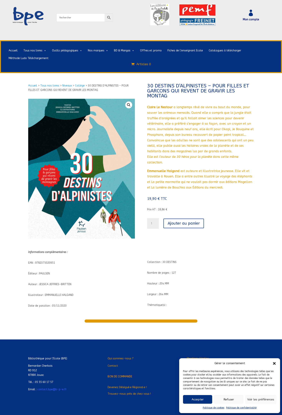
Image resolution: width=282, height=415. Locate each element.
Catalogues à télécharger (225, 50)
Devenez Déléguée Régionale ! (127, 387)
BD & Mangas (122, 50)
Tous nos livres (32, 50)
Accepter (198, 399)
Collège (80, 85)
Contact (113, 365)
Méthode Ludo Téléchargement (29, 58)
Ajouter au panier (184, 223)
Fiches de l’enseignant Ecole (185, 50)
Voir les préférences (260, 399)
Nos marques (96, 50)
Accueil (13, 50)
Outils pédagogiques (65, 50)
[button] (274, 363)
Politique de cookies (213, 407)
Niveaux (67, 85)
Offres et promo (151, 50)
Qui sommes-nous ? (121, 358)
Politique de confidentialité (241, 407)
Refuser (228, 399)
